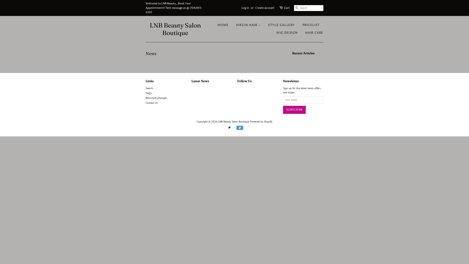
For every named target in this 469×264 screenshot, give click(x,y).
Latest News (200, 81)
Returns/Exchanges (156, 98)
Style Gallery (281, 25)
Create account (264, 8)
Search (149, 88)
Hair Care (314, 33)
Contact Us (152, 102)
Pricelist (311, 25)
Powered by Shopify (261, 121)
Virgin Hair (247, 25)
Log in (245, 8)
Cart (287, 8)
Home (223, 25)
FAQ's (149, 93)
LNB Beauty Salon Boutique (175, 29)
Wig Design (287, 33)
